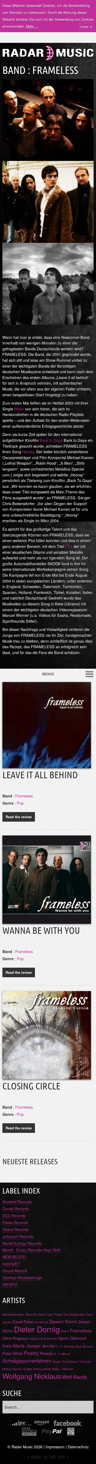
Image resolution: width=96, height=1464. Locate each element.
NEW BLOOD (14, 1256)
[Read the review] (46, 764)
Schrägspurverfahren (26, 1360)
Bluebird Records (17, 1201)
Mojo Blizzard (84, 1346)
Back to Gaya (51, 440)
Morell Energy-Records (22, 1243)
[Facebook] (68, 1423)
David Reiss (23, 1321)
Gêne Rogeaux (15, 1338)
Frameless (24, 795)
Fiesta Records (15, 1222)
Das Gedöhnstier (74, 1314)
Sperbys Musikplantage (22, 1277)
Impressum (55, 1446)
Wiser (19, 408)
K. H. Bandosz (66, 1346)
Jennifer (48, 1346)
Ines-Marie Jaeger (21, 1345)
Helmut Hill (36, 1339)
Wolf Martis (74, 1376)
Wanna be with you (41, 930)
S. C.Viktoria (62, 1354)
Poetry (31, 1353)
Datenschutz (78, 1446)
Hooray (28, 451)
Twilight (27, 1369)
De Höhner (41, 1322)
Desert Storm (63, 1321)
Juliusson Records (17, 1236)
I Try (69, 546)
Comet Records (15, 1208)
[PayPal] (52, 1431)
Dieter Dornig (37, 1328)
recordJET (11, 1263)
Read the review (19, 816)
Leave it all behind (40, 774)
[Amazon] (42, 1423)
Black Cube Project (50, 1314)
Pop (20, 803)
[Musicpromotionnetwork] (29, 1431)
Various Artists (42, 1369)
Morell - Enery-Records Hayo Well (31, 1250)
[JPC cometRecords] (22, 1423)
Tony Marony (70, 1361)
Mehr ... (32, 26)
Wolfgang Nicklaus (31, 1376)
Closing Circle (31, 1085)
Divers (65, 1331)
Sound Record (14, 1270)
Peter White (12, 1353)
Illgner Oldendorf (72, 1338)
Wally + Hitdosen (62, 1369)
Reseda (46, 1353)
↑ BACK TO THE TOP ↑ (48, 1457)
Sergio (56, 1361)
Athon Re (31, 1314)
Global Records (15, 1229)
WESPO (9, 1284)
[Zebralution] (71, 1431)
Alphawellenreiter (13, 1314)
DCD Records (14, 1215)
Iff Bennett (50, 1339)
